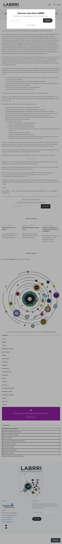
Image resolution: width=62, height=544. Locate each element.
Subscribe (48, 20)
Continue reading (31, 25)
